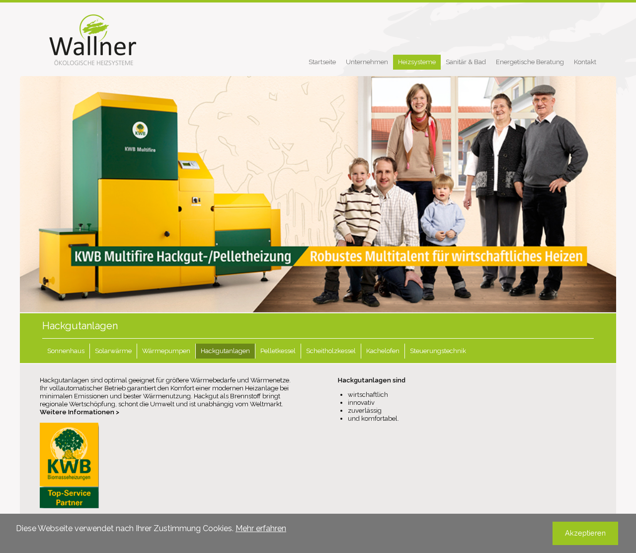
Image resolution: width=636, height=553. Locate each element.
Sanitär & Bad (466, 62)
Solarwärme (113, 351)
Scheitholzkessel (331, 351)
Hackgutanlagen (225, 351)
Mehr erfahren (261, 528)
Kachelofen (382, 351)
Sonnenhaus (65, 351)
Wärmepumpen (166, 351)
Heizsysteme (417, 62)
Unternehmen (367, 62)
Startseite (322, 62)
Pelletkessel (278, 351)
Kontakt (585, 62)
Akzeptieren (585, 533)
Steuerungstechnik (438, 351)
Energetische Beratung (530, 62)
